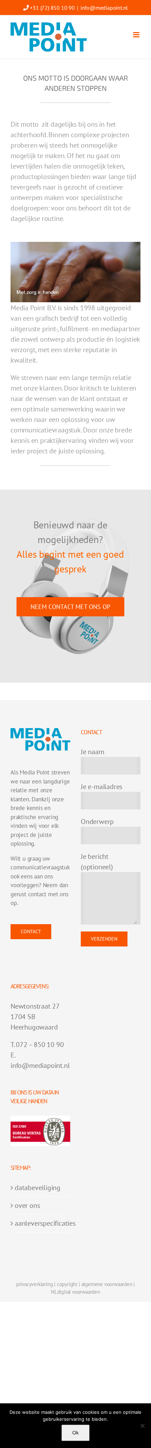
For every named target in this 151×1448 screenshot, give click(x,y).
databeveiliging (37, 1187)
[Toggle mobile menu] (136, 34)
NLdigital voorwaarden (75, 1292)
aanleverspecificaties (41, 1223)
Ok (75, 1432)
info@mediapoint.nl (104, 7)
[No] (142, 1425)
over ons (27, 1205)
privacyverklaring (34, 1284)
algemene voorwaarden (106, 1284)
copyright (67, 1284)
